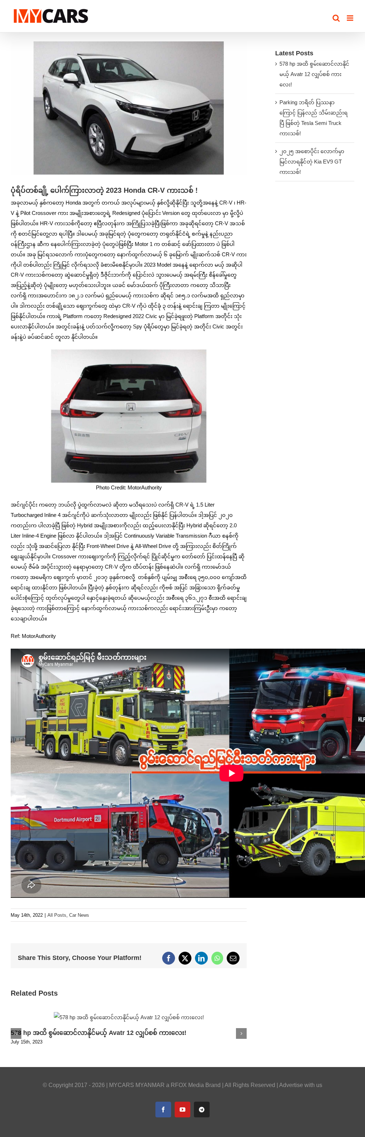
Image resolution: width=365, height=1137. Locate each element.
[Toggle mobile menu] (350, 18)
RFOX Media (187, 1085)
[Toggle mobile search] (336, 18)
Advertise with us (300, 1085)
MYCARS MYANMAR (137, 1085)
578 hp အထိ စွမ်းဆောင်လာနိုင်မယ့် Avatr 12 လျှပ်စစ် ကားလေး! (98, 1032)
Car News (79, 915)
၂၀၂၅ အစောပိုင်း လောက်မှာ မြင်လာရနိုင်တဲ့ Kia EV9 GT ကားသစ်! (311, 161)
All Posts (56, 915)
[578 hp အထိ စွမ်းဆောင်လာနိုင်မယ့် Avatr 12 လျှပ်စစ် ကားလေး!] (129, 1015)
